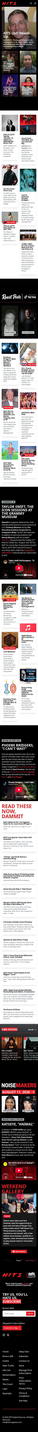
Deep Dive (24, 1351)
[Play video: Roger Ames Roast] (10, 321)
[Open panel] (35, 3)
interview (5, 540)
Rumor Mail (8, 1308)
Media (6, 1379)
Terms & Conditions (24, 1394)
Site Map (23, 1400)
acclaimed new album (26, 767)
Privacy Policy (25, 1388)
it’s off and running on (22, 772)
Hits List (6, 1370)
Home (6, 1351)
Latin (5, 1388)
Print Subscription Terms (25, 1380)
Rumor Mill (8, 1356)
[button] (31, 1260)
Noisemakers (9, 1374)
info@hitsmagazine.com (12, 1422)
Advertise (23, 1356)
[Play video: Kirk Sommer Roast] (28, 321)
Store (21, 1365)
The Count (8, 1384)
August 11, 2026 (16, 1092)
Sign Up (30, 1313)
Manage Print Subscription (25, 1372)
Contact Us (24, 1360)
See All (30, 1029)
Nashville (7, 1393)
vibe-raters (9, 1029)
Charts (6, 1360)
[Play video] (28, 62)
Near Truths (8, 1365)
